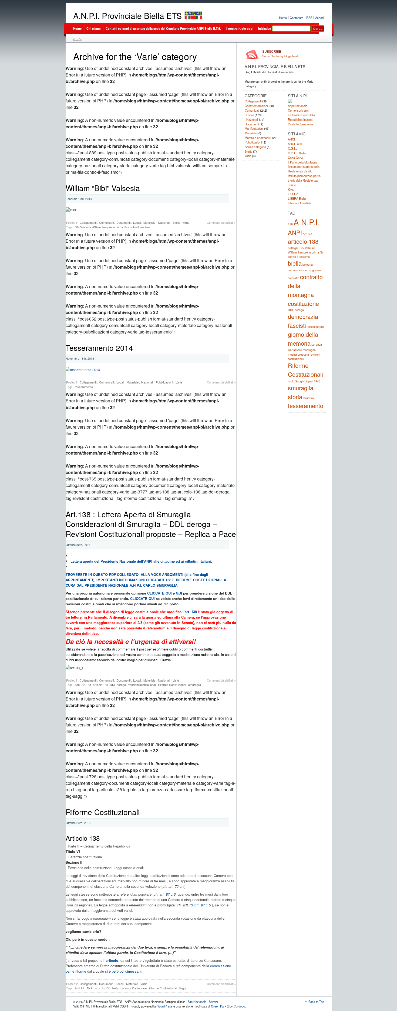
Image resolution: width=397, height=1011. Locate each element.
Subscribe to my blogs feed (280, 53)
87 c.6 (171, 894)
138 (77, 684)
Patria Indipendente (300, 124)
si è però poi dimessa (122, 971)
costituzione (303, 303)
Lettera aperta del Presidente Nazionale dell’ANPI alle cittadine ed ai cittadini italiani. (141, 561)
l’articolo (110, 960)
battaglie (293, 248)
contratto (293, 278)
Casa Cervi (295, 157)
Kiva (291, 189)
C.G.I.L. (293, 148)
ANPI (89, 988)
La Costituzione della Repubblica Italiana (301, 117)
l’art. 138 (190, 611)
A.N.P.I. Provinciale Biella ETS (127, 15)
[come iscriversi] (83, 369)
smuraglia (194, 684)
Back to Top (316, 1001)
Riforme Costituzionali (172, 684)
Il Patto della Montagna (302, 162)
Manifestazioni (254, 128)
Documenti (123, 222)
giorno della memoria (303, 338)
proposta (303, 354)
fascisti (297, 325)
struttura (308, 398)
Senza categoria (255, 147)
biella (115, 988)
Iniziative (264, 28)
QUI (179, 593)
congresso (314, 270)
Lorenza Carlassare (133, 988)
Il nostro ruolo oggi (239, 28)
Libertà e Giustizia (299, 203)
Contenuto (296, 17)
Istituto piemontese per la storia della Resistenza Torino (304, 180)
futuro (320, 327)
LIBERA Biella (297, 198)
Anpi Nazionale (297, 106)
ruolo (291, 381)
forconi (311, 327)
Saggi (182, 988)
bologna (307, 264)
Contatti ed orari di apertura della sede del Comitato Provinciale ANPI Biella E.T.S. (163, 28)
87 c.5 (206, 904)
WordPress (165, 1006)
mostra (292, 354)
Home (283, 17)
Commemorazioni (256, 106)
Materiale (149, 222)
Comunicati (106, 222)
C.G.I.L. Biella (297, 153)
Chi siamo (93, 28)
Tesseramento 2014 (99, 347)
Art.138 (86, 684)
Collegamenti (88, 222)
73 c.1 (194, 904)
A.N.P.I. (80, 988)
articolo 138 (100, 684)
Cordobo (239, 1006)
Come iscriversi (298, 110)
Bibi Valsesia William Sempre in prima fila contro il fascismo (113, 227)
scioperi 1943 (311, 381)
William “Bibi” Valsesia (103, 187)
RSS (309, 17)
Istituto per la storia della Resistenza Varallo (303, 168)
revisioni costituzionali (142, 684)
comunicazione (297, 270)
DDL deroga (118, 684)
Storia (77, 39)
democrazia (303, 316)
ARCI (291, 139)
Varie (186, 222)
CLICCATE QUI (159, 593)
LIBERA (293, 194)
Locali (137, 222)
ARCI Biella (295, 144)
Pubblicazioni (164, 382)
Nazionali (164, 222)
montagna (309, 350)
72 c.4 (179, 886)
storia (295, 396)
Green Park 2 (220, 1006)
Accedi (319, 17)
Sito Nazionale (197, 1001)
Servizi (213, 1001)
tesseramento (84, 387)
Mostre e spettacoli (257, 137)
